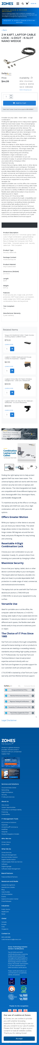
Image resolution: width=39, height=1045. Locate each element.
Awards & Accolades (8, 887)
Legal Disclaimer (9, 720)
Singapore (5, 929)
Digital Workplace (7, 792)
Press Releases (6, 901)
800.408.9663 (6, 937)
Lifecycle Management (9, 855)
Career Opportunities (8, 807)
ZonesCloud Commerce (10, 827)
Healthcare (5, 911)
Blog (3, 889)
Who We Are (6, 838)
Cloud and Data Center (9, 787)
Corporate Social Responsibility (12, 809)
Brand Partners (7, 873)
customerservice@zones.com (11, 939)
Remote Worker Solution (10, 857)
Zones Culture (6, 842)
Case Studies (6, 892)
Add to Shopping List (26, 90)
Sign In (33, 3)
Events (4, 896)
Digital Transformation (9, 859)
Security (4, 794)
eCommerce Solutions (9, 822)
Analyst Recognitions (8, 885)
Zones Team (6, 844)
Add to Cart (20, 103)
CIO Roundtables (7, 894)
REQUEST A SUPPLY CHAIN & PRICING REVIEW (19, 21)
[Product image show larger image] (20, 434)
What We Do (6, 849)
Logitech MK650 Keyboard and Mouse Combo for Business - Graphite (18, 357)
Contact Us (6, 933)
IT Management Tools (10, 819)
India (3, 926)
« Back (4, 30)
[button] (36, 467)
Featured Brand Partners (10, 877)
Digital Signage (6, 866)
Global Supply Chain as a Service (12, 862)
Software (4, 864)
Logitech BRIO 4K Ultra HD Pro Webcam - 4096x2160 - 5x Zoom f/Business (19, 401)
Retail (3, 914)
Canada (4, 922)
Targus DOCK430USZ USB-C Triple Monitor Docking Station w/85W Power (19, 336)
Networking (5, 790)
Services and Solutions (10, 784)
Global (4, 918)
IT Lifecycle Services (8, 797)
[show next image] (35, 453)
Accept (19, 1039)
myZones (5, 825)
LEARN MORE (9, 344)
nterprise (4, 831)
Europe (4, 924)
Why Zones (5, 805)
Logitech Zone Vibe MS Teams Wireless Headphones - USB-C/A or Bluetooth (18, 379)
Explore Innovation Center (10, 899)
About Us (5, 801)
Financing (5, 812)
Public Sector (6, 909)
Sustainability (6, 814)
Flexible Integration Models (10, 834)
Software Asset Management (11, 869)
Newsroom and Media (10, 881)
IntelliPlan (5, 829)
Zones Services (6, 852)
